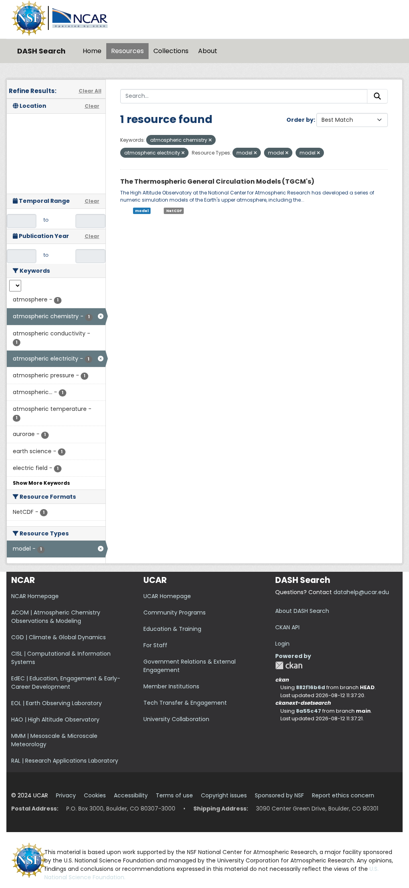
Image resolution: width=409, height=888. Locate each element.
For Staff (155, 645)
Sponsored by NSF (279, 795)
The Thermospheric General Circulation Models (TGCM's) (217, 181)
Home (92, 51)
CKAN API (287, 627)
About (207, 51)
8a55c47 (308, 711)
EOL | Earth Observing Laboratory (56, 703)
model (142, 210)
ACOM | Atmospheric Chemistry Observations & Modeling (55, 617)
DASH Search (41, 51)
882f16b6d (310, 687)
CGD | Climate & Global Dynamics (58, 637)
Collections (171, 51)
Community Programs (174, 612)
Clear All (90, 90)
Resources (127, 51)
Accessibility (131, 795)
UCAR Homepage (167, 596)
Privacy (66, 795)
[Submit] (377, 96)
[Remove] (210, 140)
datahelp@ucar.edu (361, 592)
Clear (92, 106)
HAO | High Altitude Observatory (55, 719)
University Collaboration (176, 719)
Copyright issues (224, 795)
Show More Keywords (41, 483)
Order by (300, 120)
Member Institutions (171, 686)
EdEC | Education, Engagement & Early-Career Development (65, 682)
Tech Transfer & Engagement (185, 703)
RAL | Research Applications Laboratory (64, 761)
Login (282, 644)
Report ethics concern (343, 795)
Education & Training (172, 629)
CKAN (288, 665)
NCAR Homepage (35, 596)
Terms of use (174, 795)
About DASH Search (302, 611)
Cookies (95, 795)
